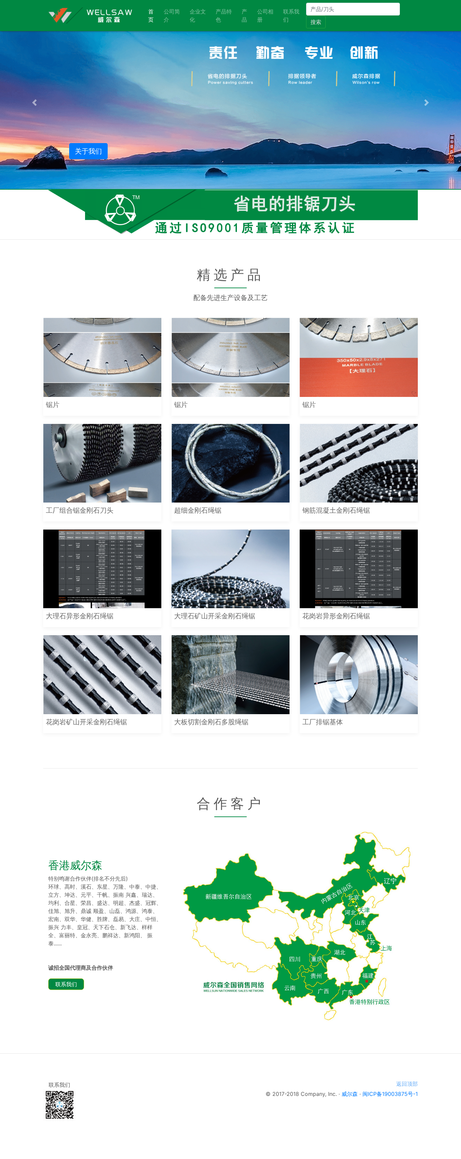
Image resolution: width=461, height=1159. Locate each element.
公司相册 (265, 15)
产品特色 (224, 15)
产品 (244, 15)
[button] (34, 102)
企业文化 (198, 15)
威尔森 (350, 1093)
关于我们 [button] (88, 151)
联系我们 (291, 15)
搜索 (315, 22)
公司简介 (172, 15)
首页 (154, 15)
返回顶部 (407, 1083)
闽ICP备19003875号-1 (390, 1093)
